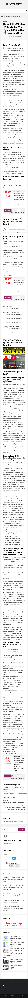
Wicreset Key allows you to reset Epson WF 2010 (13, 802)
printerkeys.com (9, 336)
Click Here (15, 264)
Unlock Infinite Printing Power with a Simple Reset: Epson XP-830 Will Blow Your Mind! (13, 908)
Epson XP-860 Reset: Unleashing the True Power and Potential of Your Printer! (13, 894)
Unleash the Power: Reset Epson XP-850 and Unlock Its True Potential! (13, 901)
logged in (11, 821)
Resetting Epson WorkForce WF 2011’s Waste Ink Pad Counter (15, 807)
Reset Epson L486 (10, 797)
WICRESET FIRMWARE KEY (18, 985)
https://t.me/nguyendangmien (17, 229)
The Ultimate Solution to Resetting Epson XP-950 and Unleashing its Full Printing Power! (13, 879)
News (5, 21)
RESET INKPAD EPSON (16, 982)
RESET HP (21, 988)
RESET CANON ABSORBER (10, 988)
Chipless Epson (5, 985)
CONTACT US (13, 991)
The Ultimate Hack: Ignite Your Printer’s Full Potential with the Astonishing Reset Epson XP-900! (13, 887)
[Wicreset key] (7, 194)
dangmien (11, 36)
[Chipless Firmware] (14, 924)
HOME (6, 982)
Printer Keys (14, 4)
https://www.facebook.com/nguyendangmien (15, 232)
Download (5, 184)
